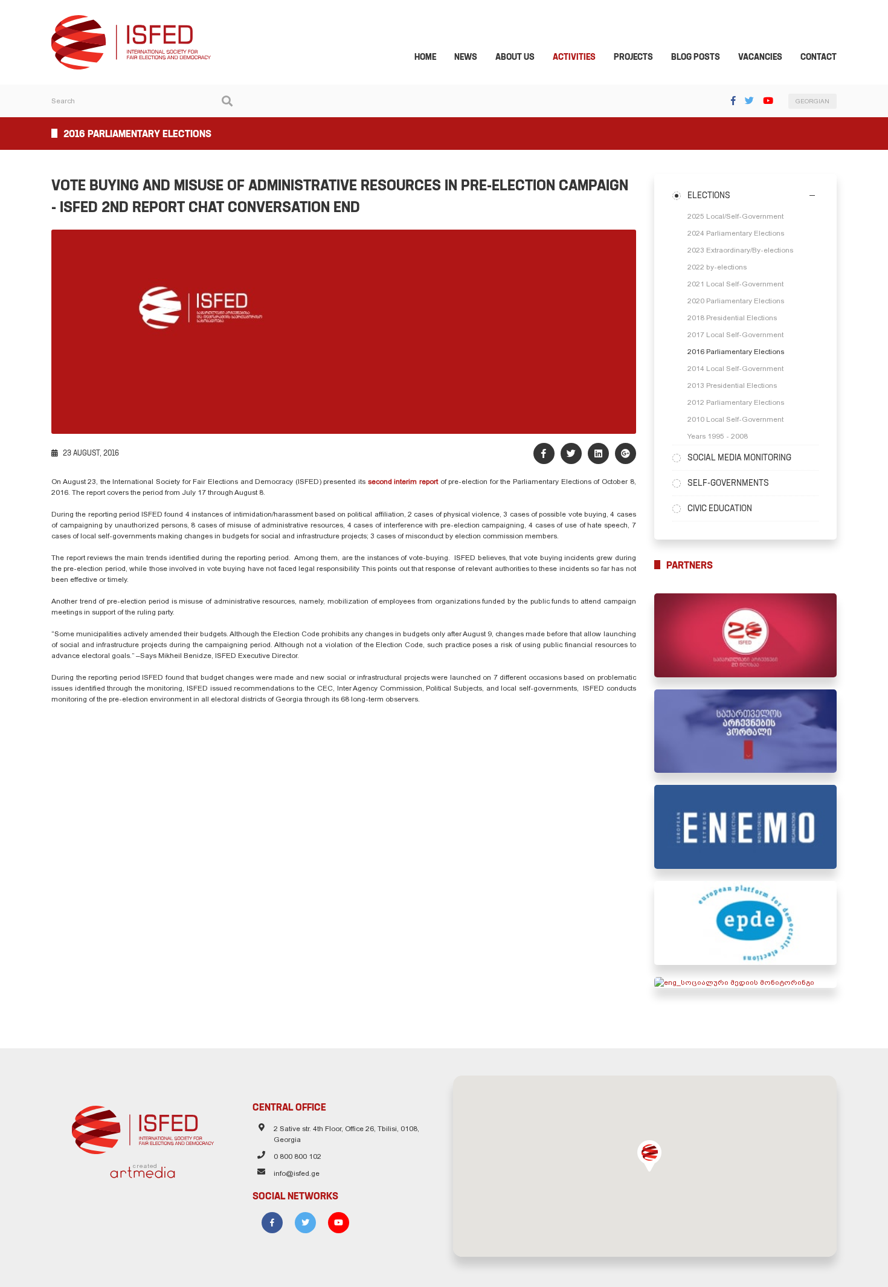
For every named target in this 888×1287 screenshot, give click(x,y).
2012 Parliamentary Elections (735, 402)
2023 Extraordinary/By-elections (740, 250)
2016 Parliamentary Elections (735, 351)
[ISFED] (143, 1127)
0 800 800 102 (297, 1156)
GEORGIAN (812, 101)
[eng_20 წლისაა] (745, 635)
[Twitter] (749, 100)
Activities (574, 56)
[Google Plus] (625, 453)
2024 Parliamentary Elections (735, 233)
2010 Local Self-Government (735, 419)
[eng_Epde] (745, 923)
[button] (649, 1156)
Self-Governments (728, 482)
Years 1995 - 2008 (717, 436)
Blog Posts (695, 56)
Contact (818, 56)
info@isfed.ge (297, 1173)
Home (425, 56)
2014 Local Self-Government (735, 368)
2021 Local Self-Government (735, 284)
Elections (708, 195)
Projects (633, 56)
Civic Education (719, 508)
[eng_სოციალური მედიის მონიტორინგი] (745, 982)
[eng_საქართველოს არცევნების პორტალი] (745, 731)
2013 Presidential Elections (732, 385)
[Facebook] (733, 100)
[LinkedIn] (598, 453)
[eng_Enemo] (745, 827)
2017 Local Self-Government (735, 335)
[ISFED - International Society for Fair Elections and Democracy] (131, 20)
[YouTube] (768, 100)
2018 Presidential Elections (732, 318)
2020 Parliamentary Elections (735, 301)
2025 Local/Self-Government (735, 216)
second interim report (404, 481)
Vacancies (760, 56)
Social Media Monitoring (739, 457)
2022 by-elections (717, 267)
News (465, 56)
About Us (515, 56)
